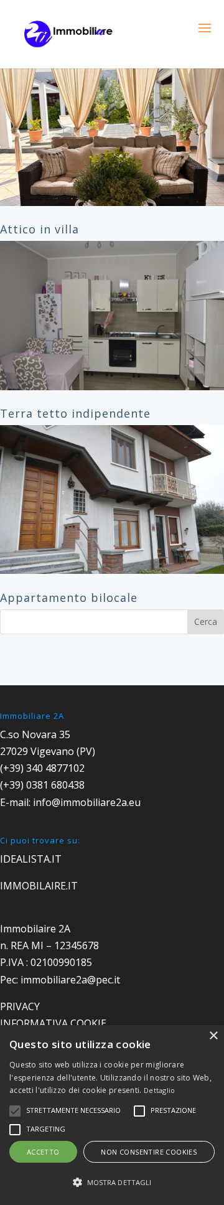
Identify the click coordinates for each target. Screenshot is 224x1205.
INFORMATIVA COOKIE (53, 1023)
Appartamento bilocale (69, 597)
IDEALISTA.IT (31, 859)
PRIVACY (20, 1006)
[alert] (112, 1115)
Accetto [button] (43, 1151)
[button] (112, 1182)
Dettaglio (159, 1090)
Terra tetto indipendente (75, 413)
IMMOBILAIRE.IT (39, 886)
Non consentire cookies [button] (149, 1151)
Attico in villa (39, 229)
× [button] (213, 1036)
